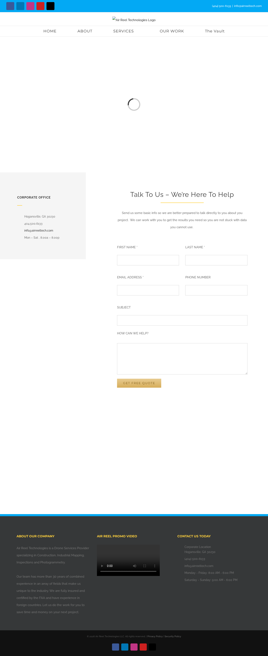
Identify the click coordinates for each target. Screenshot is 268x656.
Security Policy (173, 636)
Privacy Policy (155, 636)
